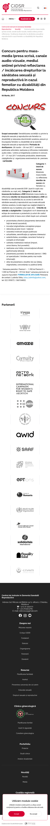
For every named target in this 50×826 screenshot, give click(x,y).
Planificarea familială (25, 674)
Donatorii (25, 659)
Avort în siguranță (25, 728)
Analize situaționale (25, 759)
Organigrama (25, 649)
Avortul (25, 679)
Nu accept (33, 814)
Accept (16, 814)
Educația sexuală (25, 690)
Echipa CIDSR (25, 633)
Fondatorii (25, 638)
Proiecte (25, 748)
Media (25, 782)
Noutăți (25, 777)
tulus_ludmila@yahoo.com (34, 277)
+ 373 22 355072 (26, 606)
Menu (11, 19)
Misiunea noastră (25, 627)
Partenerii (25, 654)
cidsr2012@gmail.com (28, 611)
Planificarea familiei (25, 723)
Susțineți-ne (26, 19)
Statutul (25, 643)
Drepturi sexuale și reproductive (25, 695)
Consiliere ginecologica (25, 733)
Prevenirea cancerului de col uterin (25, 685)
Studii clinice (25, 754)
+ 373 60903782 (26, 609)
